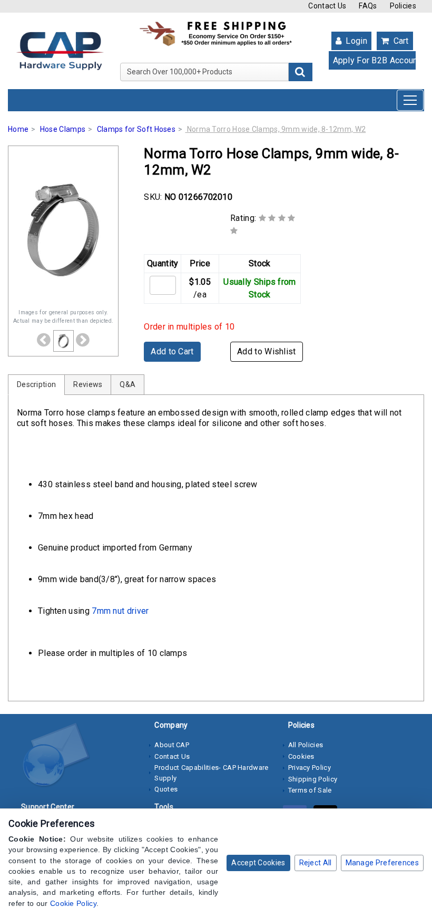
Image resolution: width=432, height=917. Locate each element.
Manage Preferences (382, 862)
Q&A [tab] (127, 384)
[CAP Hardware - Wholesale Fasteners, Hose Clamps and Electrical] (60, 50)
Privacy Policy (309, 767)
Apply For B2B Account (375, 60)
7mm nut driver (120, 611)
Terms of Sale (310, 790)
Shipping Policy (313, 779)
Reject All (315, 862)
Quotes (166, 789)
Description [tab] (36, 384)
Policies (403, 6)
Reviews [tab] (87, 384)
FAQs (368, 6)
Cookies (301, 756)
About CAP (171, 745)
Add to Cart (172, 351)
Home (18, 129)
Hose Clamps (62, 129)
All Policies (305, 745)
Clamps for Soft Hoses (136, 129)
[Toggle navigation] (410, 100)
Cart (400, 41)
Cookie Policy (73, 903)
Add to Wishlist (266, 351)
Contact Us (327, 6)
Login (355, 41)
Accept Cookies (258, 862)
